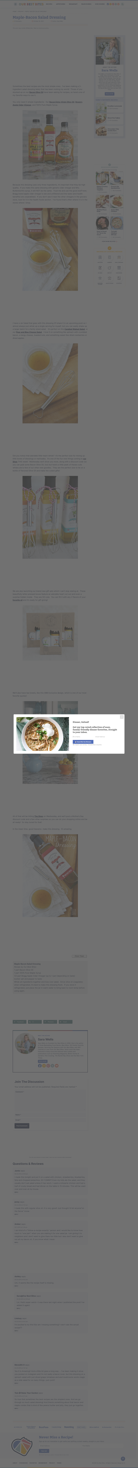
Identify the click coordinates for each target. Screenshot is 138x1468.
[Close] (122, 717)
